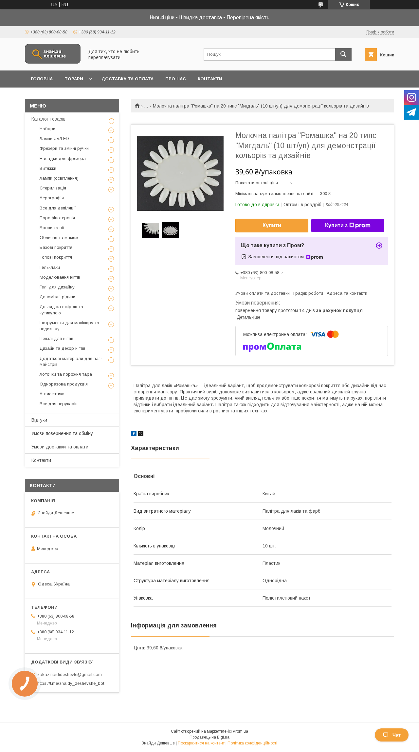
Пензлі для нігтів (56, 338)
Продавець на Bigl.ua (209, 737)
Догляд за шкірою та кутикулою (61, 309)
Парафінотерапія (57, 217)
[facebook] (134, 434)
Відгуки (39, 420)
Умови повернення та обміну (62, 433)
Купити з (336, 225)
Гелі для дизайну (57, 287)
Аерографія (52, 197)
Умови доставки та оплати (59, 446)
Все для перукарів (59, 403)
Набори (47, 128)
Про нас (175, 78)
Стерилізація (53, 188)
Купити (272, 225)
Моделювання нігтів (60, 277)
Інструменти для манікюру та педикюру (69, 325)
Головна (42, 78)
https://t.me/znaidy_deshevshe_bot (70, 683)
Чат (396, 735)
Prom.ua (240, 731)
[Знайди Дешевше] (53, 62)
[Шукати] (343, 54)
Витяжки (48, 168)
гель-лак (271, 398)
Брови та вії (52, 227)
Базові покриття (56, 247)
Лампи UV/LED (54, 138)
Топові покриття (56, 257)
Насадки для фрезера (63, 158)
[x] (140, 434)
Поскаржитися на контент (201, 743)
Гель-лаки (50, 267)
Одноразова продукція (64, 384)
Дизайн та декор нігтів (62, 348)
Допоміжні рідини (57, 296)
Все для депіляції (58, 208)
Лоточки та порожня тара (66, 374)
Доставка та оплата (127, 78)
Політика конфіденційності (252, 743)
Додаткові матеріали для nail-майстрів (71, 361)
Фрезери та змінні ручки (64, 148)
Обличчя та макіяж (59, 237)
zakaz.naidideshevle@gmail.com (69, 674)
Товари (73, 78)
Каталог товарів (48, 119)
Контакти (210, 78)
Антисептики (52, 393)
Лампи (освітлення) (59, 178)
